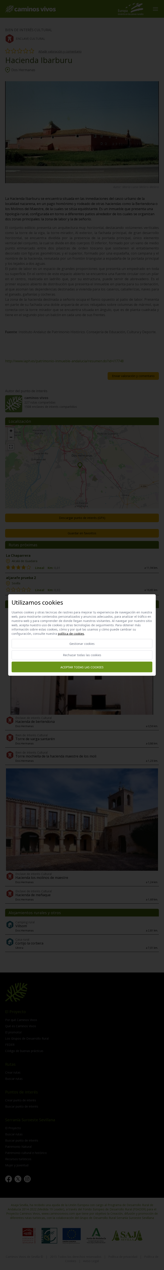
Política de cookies (71, 634)
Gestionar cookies (82, 644)
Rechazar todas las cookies (82, 655)
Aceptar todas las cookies (82, 667)
